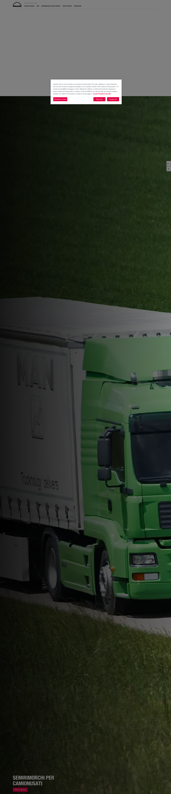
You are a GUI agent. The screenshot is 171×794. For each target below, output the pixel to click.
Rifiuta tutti (99, 99)
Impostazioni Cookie (60, 99)
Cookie (95, 94)
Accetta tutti (113, 99)
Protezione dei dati (104, 94)
